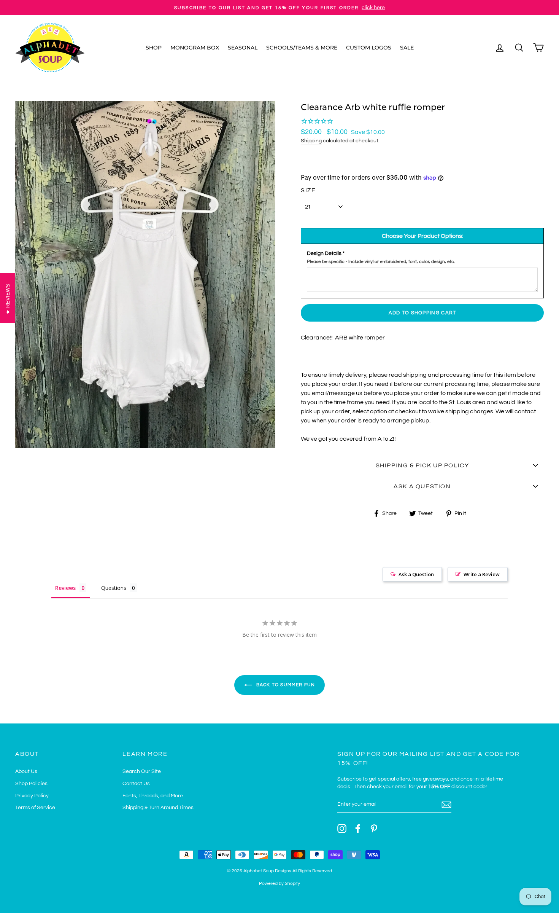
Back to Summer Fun (285, 684)
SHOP (154, 47)
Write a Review (482, 574)
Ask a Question (416, 574)
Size (308, 190)
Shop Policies (31, 783)
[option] (279, 7)
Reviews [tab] (65, 587)
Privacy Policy (32, 795)
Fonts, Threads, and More (152, 795)
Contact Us (136, 783)
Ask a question (422, 486)
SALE (407, 47)
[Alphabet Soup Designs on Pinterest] (373, 828)
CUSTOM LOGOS (368, 47)
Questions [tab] (113, 587)
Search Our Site (141, 771)
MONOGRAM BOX (194, 47)
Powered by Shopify (279, 883)
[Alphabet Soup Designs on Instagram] (341, 828)
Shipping (311, 140)
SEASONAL (242, 47)
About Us (26, 771)
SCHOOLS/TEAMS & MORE (301, 47)
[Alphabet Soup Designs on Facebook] (357, 828)
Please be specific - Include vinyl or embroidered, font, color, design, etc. (381, 261)
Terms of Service (35, 807)
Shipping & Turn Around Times (158, 807)
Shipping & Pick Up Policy (422, 465)
